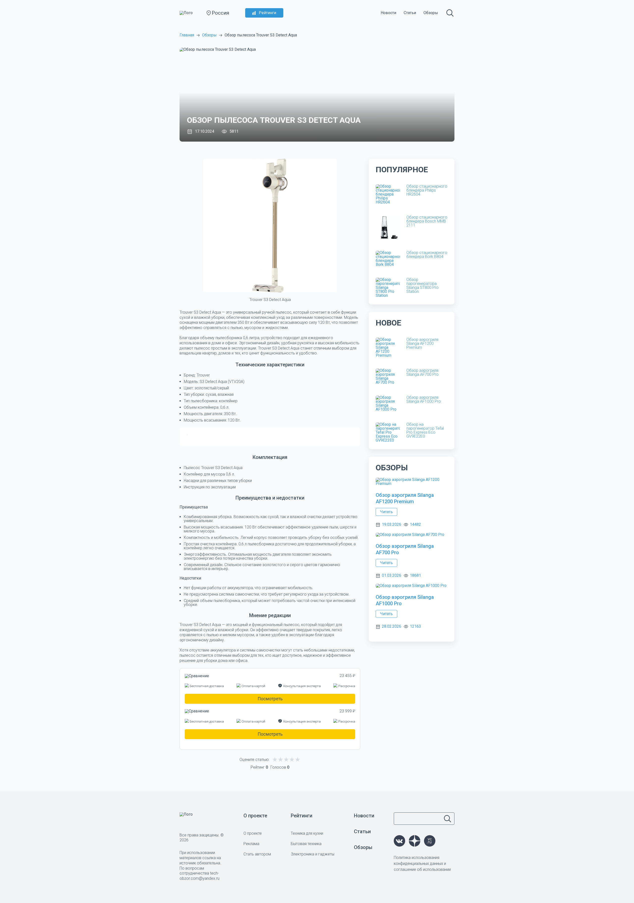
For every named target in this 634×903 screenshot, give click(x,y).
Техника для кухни (307, 833)
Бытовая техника (306, 843)
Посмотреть (270, 698)
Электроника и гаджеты (312, 854)
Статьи (410, 12)
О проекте (255, 816)
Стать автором (257, 854)
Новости (388, 12)
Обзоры (430, 12)
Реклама (251, 843)
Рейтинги (267, 12)
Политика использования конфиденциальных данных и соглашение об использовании (422, 863)
